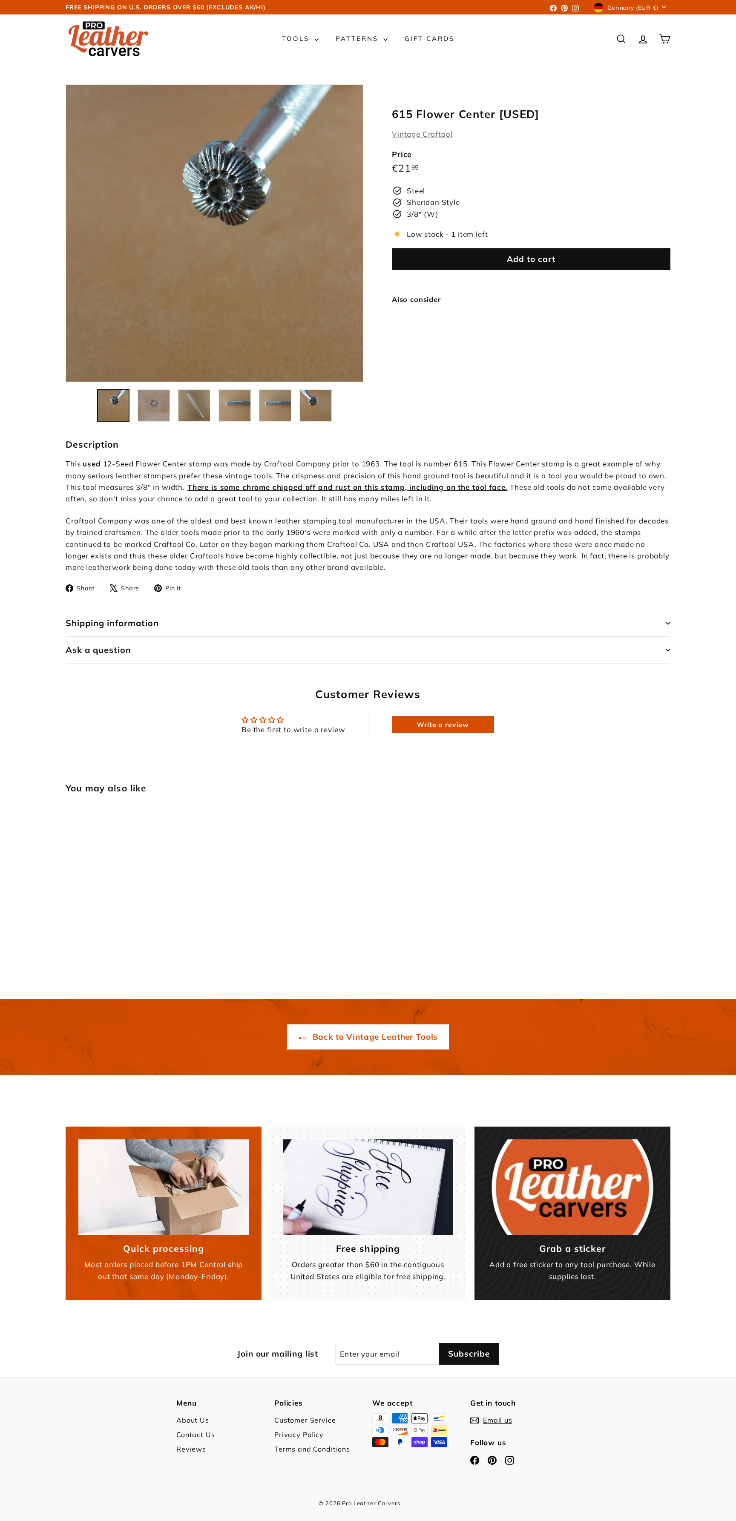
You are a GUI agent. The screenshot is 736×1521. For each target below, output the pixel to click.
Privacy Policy (299, 1434)
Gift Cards (429, 39)
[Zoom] (214, 233)
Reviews (191, 1449)
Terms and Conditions (312, 1449)
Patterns (358, 39)
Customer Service (305, 1420)
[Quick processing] (163, 1187)
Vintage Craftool (422, 133)
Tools (297, 39)
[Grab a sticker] (572, 1187)
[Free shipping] (368, 1187)
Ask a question (98, 649)
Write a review (443, 724)
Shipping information (112, 623)
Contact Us (195, 1434)
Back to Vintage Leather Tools (374, 1037)
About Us (192, 1420)
